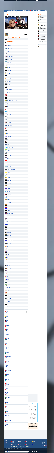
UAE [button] (6, 383)
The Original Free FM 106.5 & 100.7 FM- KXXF (12, 87)
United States (44, 11)
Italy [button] (6, 333)
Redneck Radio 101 (9, 180)
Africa (42, 440)
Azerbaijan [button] (7, 401)
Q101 (7, 257)
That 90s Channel (9, 155)
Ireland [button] (7, 375)
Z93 (7, 306)
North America (43, 441)
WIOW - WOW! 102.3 (9, 216)
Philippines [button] (7, 330)
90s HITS (8, 53)
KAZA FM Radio (9, 98)
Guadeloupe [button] (7, 415)
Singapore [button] (7, 384)
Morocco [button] (7, 410)
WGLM (8, 158)
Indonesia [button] (7, 342)
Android (25, 446)
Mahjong (25, 10)
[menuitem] (9, 11)
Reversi (36, 10)
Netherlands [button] (7, 334)
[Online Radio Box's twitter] (44, 445)
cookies (16, 0)
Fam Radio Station (9, 273)
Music (21, 11)
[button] (33, 451)
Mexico (20, 441)
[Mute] (36, 451)
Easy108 (8, 111)
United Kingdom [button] (8, 325)
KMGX (8, 260)
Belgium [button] (7, 320)
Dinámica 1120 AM (9, 59)
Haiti (33, 444)
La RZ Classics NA (9, 67)
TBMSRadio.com (9, 202)
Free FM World (9, 120)
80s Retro (8, 174)
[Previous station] (31, 451)
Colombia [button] (7, 315)
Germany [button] (7, 42)
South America (43, 442)
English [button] (5, 444)
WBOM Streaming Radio (10, 232)
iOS (27, 446)
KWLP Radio (8, 301)
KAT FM (8, 130)
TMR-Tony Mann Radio (9, 205)
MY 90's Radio (8, 153)
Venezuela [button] (7, 338)
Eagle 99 (8, 218)
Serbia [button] (7, 343)
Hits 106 (8, 131)
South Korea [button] (7, 398)
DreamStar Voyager (9, 89)
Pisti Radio (8, 51)
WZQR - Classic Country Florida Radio (11, 172)
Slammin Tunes (9, 298)
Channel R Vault (9, 188)
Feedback (15, 448)
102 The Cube (8, 295)
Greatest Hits (12, 34)
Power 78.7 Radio (9, 95)
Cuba (26, 441)
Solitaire (22, 10)
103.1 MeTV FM (9, 73)
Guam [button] (7, 425)
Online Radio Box (9, 10)
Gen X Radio (8, 249)
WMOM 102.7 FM (9, 161)
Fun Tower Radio (9, 251)
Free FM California (9, 114)
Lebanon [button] (7, 388)
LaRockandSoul (9, 109)
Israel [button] (7, 360)
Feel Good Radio (9, 81)
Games (15, 10)
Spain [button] (7, 311)
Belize (13, 442)
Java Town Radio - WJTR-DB (10, 142)
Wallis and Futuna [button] (8, 420)
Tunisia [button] (7, 421)
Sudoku (29, 10)
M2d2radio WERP (9, 238)
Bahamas (34, 441)
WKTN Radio (8, 117)
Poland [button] (7, 312)
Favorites (14, 11)
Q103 (7, 175)
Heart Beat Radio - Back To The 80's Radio (12, 100)
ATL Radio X (8, 196)
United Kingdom (14, 444)
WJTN (7, 246)
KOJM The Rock (9, 268)
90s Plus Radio (9, 75)
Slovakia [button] (7, 335)
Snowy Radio (8, 197)
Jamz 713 (8, 224)
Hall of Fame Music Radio (10, 213)
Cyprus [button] (7, 393)
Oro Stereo (8, 199)
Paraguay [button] (7, 379)
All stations (10, 11)
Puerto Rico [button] (7, 362)
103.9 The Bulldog (9, 141)
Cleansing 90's (9, 86)
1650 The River (9, 150)
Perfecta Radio (9, 76)
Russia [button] (7, 416)
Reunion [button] (7, 402)
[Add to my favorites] (29, 451)
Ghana (26, 444)
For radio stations (20, 448)
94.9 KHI (8, 144)
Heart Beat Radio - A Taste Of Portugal (11, 64)
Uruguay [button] (7, 365)
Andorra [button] (7, 392)
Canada (13, 441)
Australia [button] (7, 351)
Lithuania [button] (7, 374)
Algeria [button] (7, 411)
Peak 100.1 (8, 292)
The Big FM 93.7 (9, 139)
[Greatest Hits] (6, 34)
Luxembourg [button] (7, 389)
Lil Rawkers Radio (9, 303)
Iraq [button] (6, 428)
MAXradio (8, 92)
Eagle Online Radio (9, 183)
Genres (17, 11)
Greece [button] (7, 352)
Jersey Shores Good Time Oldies (11, 147)
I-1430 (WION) (8, 287)
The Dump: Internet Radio (10, 62)
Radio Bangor (8, 210)
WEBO (8, 276)
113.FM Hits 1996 (9, 45)
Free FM (8, 103)
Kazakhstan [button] (7, 380)
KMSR (8, 254)
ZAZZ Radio (8, 84)
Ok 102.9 (8, 185)
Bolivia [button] (7, 344)
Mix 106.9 (8, 128)
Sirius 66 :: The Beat (9, 304)
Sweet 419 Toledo (9, 70)
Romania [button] (7, 324)
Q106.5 (8, 133)
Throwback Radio (9, 136)
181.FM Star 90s (9, 152)
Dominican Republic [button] (8, 356)
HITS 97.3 (8, 262)
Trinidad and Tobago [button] (8, 407)
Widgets (17, 448)
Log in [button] (45, 10)
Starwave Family (9, 293)
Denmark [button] (7, 321)
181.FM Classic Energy (9, 125)
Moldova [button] (7, 371)
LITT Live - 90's (9, 106)
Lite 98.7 (8, 279)
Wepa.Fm (8, 281)
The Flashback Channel (10, 97)
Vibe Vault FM (8, 284)
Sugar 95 (8, 290)
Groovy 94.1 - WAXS (9, 186)
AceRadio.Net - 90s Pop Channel (11, 169)
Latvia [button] (7, 357)
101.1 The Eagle (9, 78)
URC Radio (8, 191)
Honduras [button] (7, 348)
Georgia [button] (7, 406)
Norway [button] (7, 366)
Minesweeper (32, 10)
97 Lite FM (8, 54)
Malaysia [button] (7, 424)
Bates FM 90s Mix (9, 235)
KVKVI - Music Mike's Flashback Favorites (12, 164)
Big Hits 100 (8, 271)
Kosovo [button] (7, 419)
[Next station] (35, 451)
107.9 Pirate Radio (9, 122)
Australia (20, 444)
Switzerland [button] (7, 361)
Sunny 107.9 (8, 177)
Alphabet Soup (9, 282)
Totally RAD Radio (9, 166)
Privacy (13, 448)
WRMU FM (8, 229)
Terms (11, 448)
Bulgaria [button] (7, 339)
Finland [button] (7, 347)
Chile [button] (7, 317)
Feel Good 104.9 (9, 194)
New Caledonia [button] (8, 397)
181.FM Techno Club (9, 119)
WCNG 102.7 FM (9, 221)
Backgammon (40, 10)
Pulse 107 (8, 227)
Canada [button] (7, 329)
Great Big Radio (9, 243)
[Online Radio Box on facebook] (42, 445)
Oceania (43, 443)
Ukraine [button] (7, 316)
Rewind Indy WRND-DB (10, 56)
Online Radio (7, 441)
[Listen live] (38, 16)
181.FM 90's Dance (9, 48)
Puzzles (18, 10)
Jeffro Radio (8, 265)
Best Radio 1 (8, 207)
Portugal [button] (7, 353)
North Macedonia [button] (8, 370)
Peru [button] (7, 326)
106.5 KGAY (8, 163)
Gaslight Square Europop (10, 65)
